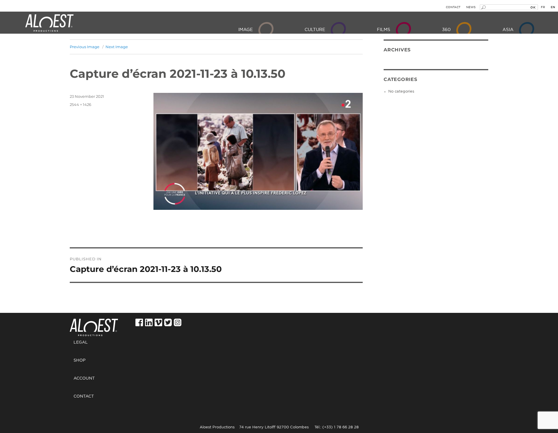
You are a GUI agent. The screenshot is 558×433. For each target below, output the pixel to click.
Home (96, 324)
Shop (79, 360)
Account (84, 378)
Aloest (49, 23)
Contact (453, 7)
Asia (508, 30)
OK (532, 7)
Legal (81, 342)
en (553, 7)
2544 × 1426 (80, 104)
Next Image (116, 46)
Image (245, 30)
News (470, 7)
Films (383, 30)
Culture (315, 30)
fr (543, 7)
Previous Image (84, 46)
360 (446, 30)
